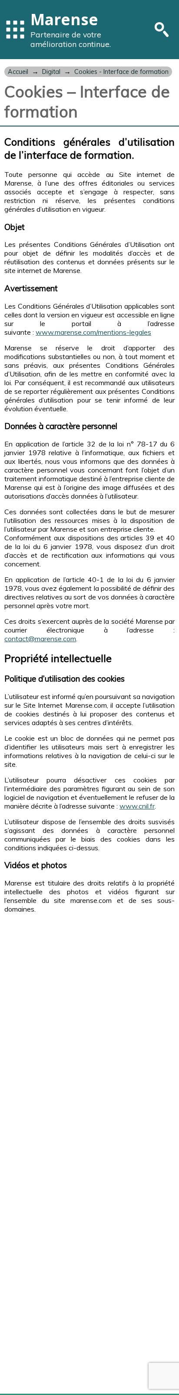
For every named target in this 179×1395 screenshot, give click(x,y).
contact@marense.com (40, 638)
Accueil (18, 72)
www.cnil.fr (137, 806)
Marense (64, 19)
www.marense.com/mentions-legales (93, 332)
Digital (51, 72)
